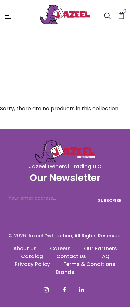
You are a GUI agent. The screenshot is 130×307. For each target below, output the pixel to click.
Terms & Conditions (89, 264)
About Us (25, 248)
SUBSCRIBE (109, 200)
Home (51, 63)
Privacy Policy (32, 264)
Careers (60, 248)
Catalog (32, 256)
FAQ (104, 256)
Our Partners (100, 248)
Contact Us (71, 256)
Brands (65, 272)
